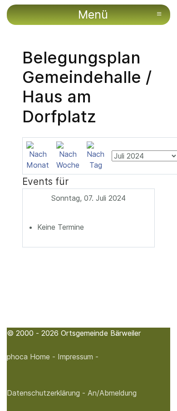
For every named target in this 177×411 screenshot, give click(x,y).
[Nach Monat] (37, 155)
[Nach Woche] (67, 155)
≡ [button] (159, 14)
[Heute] (95, 155)
